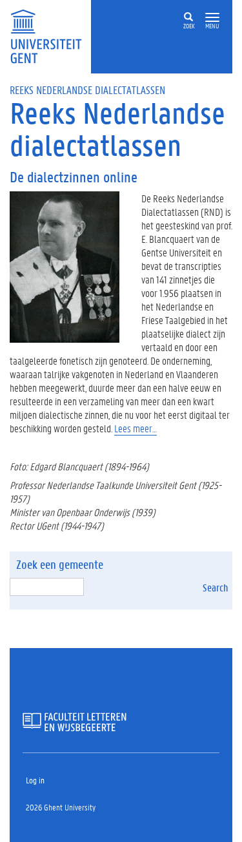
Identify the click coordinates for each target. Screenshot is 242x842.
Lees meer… (135, 428)
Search (215, 587)
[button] (212, 17)
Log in (35, 779)
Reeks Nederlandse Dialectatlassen (87, 89)
